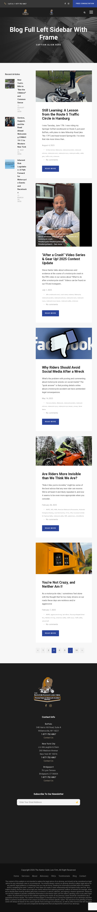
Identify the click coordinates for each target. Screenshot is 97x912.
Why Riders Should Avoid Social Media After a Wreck (63, 369)
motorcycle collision (60, 298)
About (34, 876)
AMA (55, 509)
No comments (52, 160)
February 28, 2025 (49, 505)
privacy (76, 406)
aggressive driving (56, 614)
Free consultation (51, 403)
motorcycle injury (63, 153)
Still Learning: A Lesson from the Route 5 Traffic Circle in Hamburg (60, 114)
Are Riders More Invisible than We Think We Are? (61, 476)
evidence (71, 294)
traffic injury (70, 617)
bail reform (66, 614)
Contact (82, 876)
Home (16, 876)
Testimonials (64, 876)
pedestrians (71, 516)
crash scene (64, 294)
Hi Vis (67, 513)
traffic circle (49, 156)
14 (76, 650)
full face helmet (50, 150)
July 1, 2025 (47, 290)
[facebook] (65, 4)
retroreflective (80, 516)
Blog (75, 876)
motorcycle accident (68, 150)
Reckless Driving (50, 617)
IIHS (71, 513)
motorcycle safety (74, 153)
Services (25, 876)
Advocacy (44, 876)
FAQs (53, 876)
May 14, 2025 (47, 398)
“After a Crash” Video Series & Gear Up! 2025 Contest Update (63, 259)
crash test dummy (59, 513)
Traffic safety (78, 617)
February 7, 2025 (49, 610)
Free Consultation (85, 3)
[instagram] (68, 4)
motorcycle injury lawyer (53, 301)
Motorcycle (59, 150)
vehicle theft (45, 621)
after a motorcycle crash (53, 294)
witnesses (56, 156)
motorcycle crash (53, 153)
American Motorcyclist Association (68, 509)
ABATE (48, 509)
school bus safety (61, 617)
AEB (52, 509)
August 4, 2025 (48, 145)
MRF (66, 516)
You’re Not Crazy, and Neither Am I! (58, 584)
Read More (50, 168)
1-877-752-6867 (20, 4)
